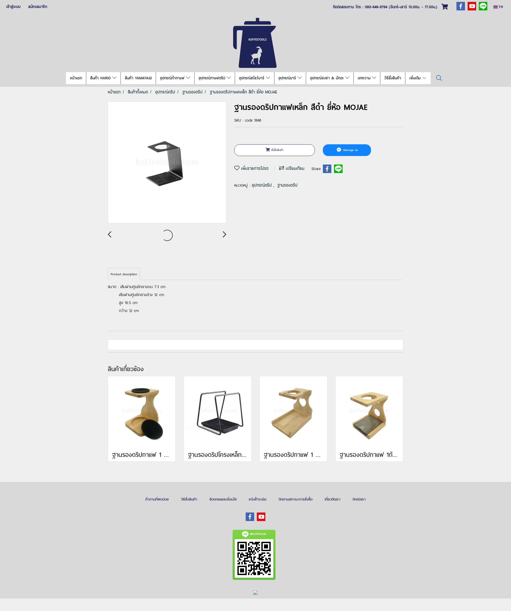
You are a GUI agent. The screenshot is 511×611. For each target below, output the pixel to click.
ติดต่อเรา (359, 499)
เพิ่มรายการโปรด (254, 168)
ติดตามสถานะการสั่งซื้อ (295, 499)
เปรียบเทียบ (294, 168)
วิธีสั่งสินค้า (392, 78)
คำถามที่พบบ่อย (157, 499)
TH (500, 7)
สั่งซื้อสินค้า (276, 149)
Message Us (350, 149)
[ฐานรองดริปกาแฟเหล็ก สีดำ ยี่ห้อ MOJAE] (167, 163)
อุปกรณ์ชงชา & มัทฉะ (327, 78)
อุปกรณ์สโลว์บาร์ (252, 78)
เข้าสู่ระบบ (13, 7)
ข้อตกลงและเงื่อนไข (223, 499)
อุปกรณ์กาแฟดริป (213, 78)
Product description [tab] (124, 274)
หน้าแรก (76, 78)
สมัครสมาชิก (37, 7)
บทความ (365, 78)
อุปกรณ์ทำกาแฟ (173, 78)
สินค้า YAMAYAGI (138, 78)
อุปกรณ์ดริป (262, 185)
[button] (439, 78)
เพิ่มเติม (415, 78)
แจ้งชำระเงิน (257, 499)
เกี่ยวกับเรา (332, 499)
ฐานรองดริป (287, 185)
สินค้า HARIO (101, 78)
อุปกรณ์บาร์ (288, 78)
